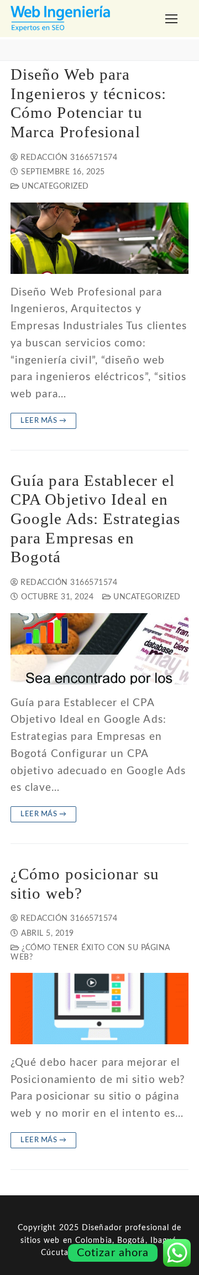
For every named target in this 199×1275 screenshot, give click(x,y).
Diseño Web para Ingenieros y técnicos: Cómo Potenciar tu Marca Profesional (88, 103)
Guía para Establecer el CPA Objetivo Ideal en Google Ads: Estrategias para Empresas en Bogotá (95, 519)
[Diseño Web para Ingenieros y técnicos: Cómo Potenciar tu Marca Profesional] (99, 238)
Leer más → (43, 420)
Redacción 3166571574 (67, 158)
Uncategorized (54, 186)
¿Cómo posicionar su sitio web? (85, 883)
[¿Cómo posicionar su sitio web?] (99, 1008)
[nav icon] (171, 18)
